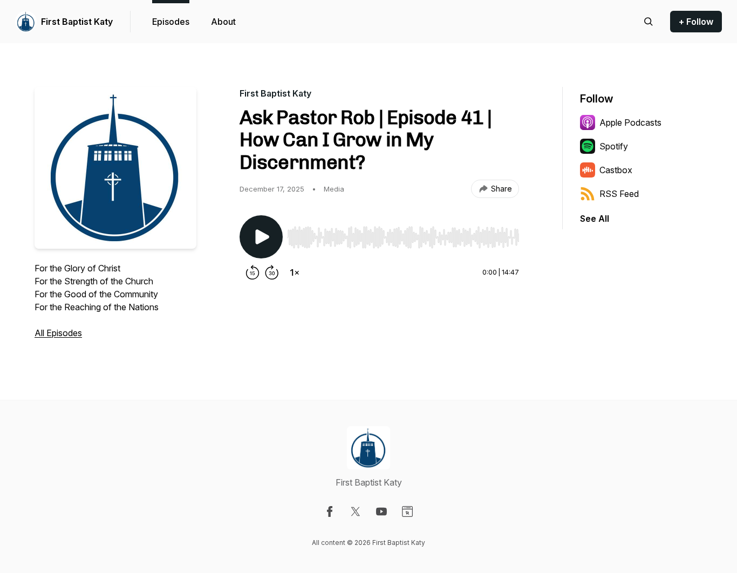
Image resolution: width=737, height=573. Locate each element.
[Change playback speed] (294, 272)
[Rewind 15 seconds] (252, 272)
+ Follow (696, 21)
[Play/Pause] (261, 236)
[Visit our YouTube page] (381, 511)
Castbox (615, 170)
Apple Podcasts (630, 122)
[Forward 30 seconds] (271, 272)
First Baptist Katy (77, 21)
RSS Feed (619, 193)
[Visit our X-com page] (355, 511)
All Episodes (58, 333)
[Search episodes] (648, 21)
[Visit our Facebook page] (329, 511)
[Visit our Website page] (407, 511)
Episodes (170, 21)
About (223, 21)
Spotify (613, 146)
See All (594, 218)
